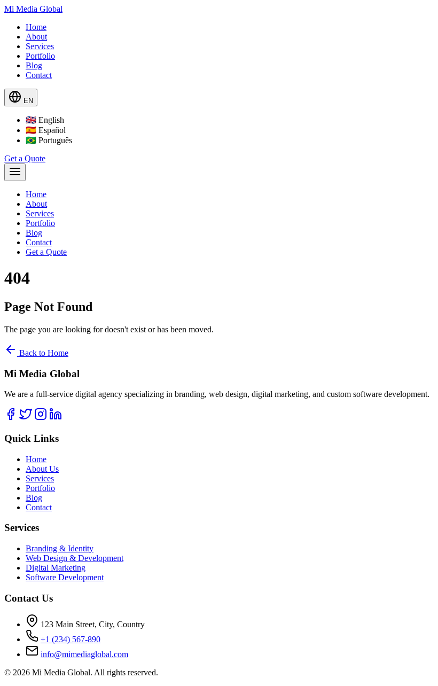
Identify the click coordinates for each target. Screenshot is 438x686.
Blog (34, 65)
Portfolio (40, 55)
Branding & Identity (59, 548)
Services (40, 46)
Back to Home (42, 352)
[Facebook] (10, 417)
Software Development (65, 577)
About (36, 36)
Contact (39, 75)
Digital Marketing (55, 567)
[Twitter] (25, 417)
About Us (42, 468)
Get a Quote (24, 158)
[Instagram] (40, 417)
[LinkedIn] (55, 417)
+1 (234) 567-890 (70, 639)
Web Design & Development (74, 558)
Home (36, 27)
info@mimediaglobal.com (84, 654)
